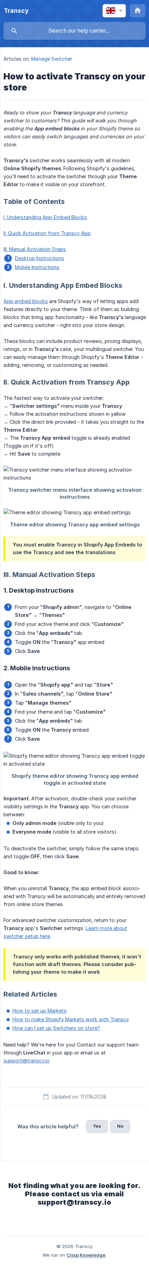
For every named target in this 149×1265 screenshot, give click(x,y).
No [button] (120, 1126)
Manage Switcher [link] (51, 59)
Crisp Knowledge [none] (86, 1255)
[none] (16, 10)
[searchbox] (74, 31)
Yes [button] (97, 1126)
